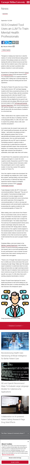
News (4, 8)
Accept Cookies (15, 462)
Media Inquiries (6, 50)
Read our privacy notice (8, 454)
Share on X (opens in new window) (6, 42)
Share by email (17, 42)
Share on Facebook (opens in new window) (3, 42)
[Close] (28, 441)
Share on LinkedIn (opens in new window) (10, 42)
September (5, 13)
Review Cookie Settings (15, 457)
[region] (15, 452)
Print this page (13, 42)
